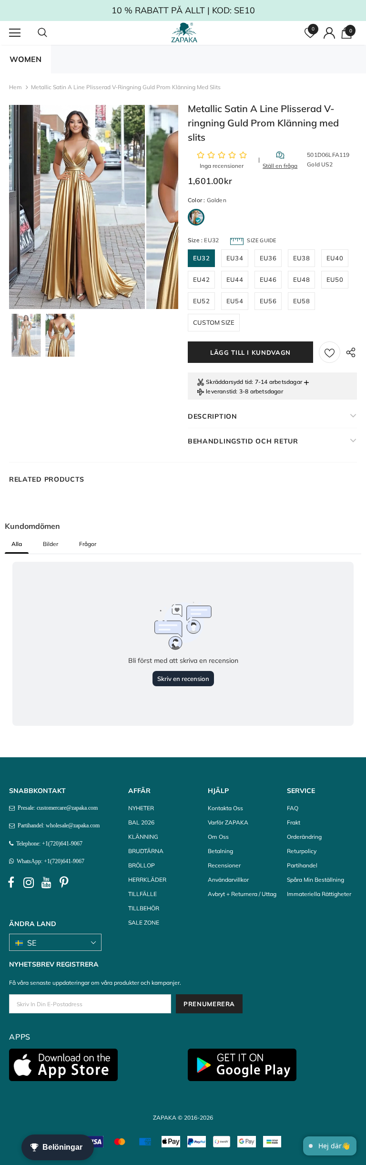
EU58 (301, 301)
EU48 (301, 279)
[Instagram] (28, 882)
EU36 (268, 258)
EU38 (301, 258)
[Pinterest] (63, 882)
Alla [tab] (16, 543)
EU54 (234, 301)
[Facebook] (11, 882)
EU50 (334, 279)
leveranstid (221, 391)
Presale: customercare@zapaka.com (56, 808)
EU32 (201, 258)
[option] (77, 207)
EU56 (268, 301)
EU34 (234, 258)
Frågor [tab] (87, 543)
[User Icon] (329, 33)
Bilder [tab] (50, 543)
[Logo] (184, 32)
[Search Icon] (52, 33)
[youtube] (46, 882)
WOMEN (25, 59)
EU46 (268, 279)
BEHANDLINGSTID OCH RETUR (243, 441)
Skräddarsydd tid (229, 381)
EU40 (334, 258)
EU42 (201, 279)
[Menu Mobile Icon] (14, 33)
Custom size (213, 322)
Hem (15, 87)
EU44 (234, 279)
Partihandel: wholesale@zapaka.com (57, 825)
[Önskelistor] (329, 352)
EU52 (201, 301)
